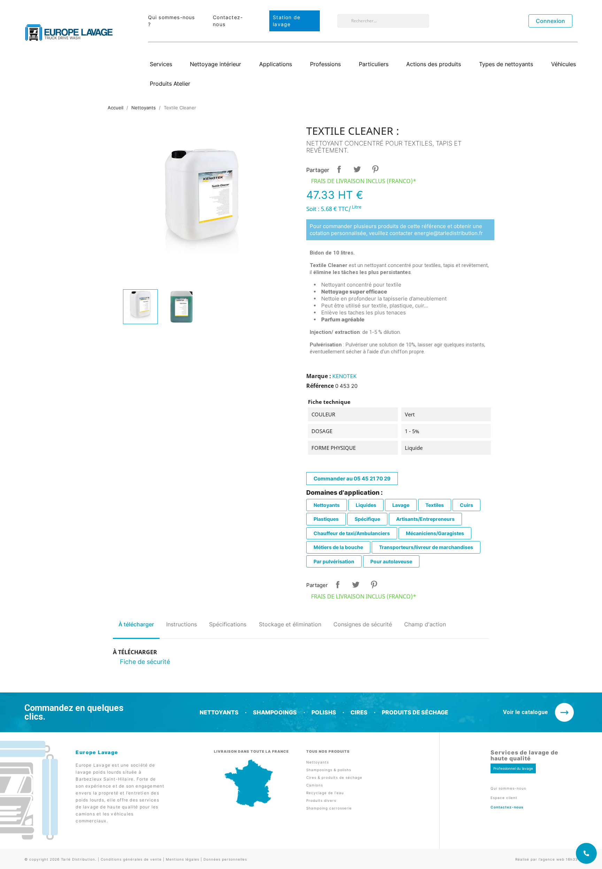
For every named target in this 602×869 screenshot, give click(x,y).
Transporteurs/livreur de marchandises (426, 547)
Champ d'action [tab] (425, 624)
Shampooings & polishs (328, 770)
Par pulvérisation (334, 561)
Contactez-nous (507, 807)
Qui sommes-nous (508, 788)
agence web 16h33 (559, 859)
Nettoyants (327, 505)
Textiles (434, 505)
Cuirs (466, 505)
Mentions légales (182, 859)
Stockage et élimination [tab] (290, 624)
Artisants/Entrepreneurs (425, 519)
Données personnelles (225, 859)
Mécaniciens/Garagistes (435, 533)
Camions (314, 785)
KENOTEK (344, 376)
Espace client (504, 798)
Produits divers (321, 800)
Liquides (366, 505)
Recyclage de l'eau (325, 793)
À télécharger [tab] (136, 624)
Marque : (318, 376)
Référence (320, 385)
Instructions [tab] (181, 624)
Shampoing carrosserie (329, 808)
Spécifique (367, 519)
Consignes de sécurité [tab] (362, 624)
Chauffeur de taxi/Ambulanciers (352, 533)
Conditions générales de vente (131, 859)
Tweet (357, 169)
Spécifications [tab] (227, 624)
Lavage (400, 505)
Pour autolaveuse (391, 561)
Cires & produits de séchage (334, 777)
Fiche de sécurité (145, 661)
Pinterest (375, 169)
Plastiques (326, 519)
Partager (339, 169)
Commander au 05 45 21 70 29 (352, 478)
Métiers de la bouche (338, 547)
